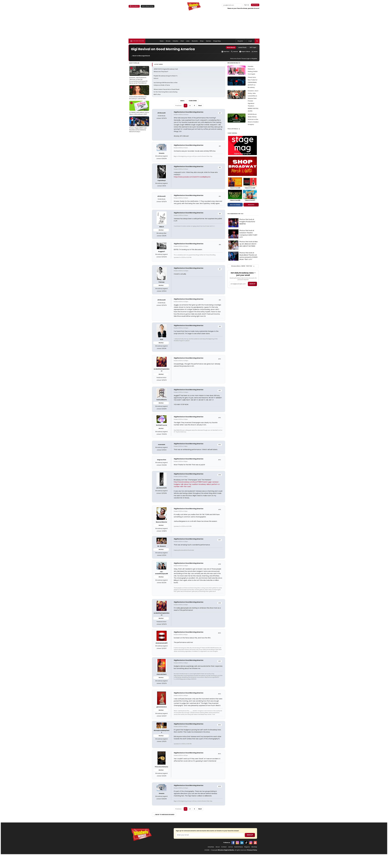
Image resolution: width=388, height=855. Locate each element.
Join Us (230, 847)
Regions (247, 847)
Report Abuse (245, 51)
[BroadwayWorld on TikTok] (246, 842)
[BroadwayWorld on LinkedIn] (242, 842)
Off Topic (253, 47)
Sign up (252, 284)
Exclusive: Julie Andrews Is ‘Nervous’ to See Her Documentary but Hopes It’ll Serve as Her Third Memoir (138, 75)
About (218, 847)
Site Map (254, 847)
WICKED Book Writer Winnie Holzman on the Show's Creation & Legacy (253, 119)
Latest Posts (242, 47)
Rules (255, 51)
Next (200, 105)
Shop (202, 41)
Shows (168, 41)
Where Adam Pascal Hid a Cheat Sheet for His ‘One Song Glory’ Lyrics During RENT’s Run (166, 91)
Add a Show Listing (147, 6)
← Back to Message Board (140, 56)
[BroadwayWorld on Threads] (251, 842)
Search (235, 51)
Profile (161, 230)
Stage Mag (217, 41)
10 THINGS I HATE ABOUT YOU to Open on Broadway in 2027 (139, 108)
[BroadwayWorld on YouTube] (255, 842)
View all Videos (233, 129)
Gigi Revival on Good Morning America (188, 112)
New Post (226, 51)
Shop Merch (135, 6)
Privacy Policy (252, 850)
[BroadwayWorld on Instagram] (237, 842)
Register (240, 41)
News (162, 41)
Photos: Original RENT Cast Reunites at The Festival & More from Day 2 (137, 125)
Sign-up (246, 5)
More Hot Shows (235, 204)
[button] (257, 41)
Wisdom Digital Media (226, 850)
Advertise (211, 847)
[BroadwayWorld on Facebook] (233, 842)
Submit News (238, 847)
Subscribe (193, 101)
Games (208, 41)
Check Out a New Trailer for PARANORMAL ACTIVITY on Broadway (252, 82)
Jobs (187, 41)
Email (182, 101)
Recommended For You (235, 213)
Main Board (231, 47)
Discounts (251, 204)
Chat (182, 41)
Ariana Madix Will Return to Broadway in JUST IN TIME (138, 93)
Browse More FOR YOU (241, 266)
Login (250, 41)
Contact (223, 847)
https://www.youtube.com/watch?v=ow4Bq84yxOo (192, 177)
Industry (175, 41)
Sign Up (250, 835)
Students (195, 41)
